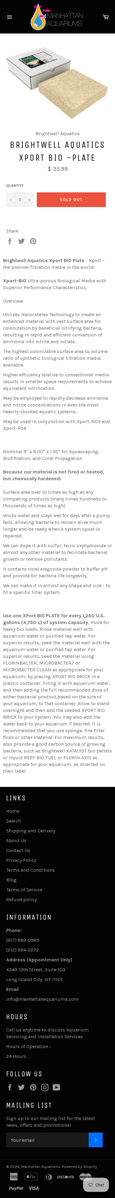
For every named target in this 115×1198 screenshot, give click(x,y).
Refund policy (21, 899)
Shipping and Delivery (30, 831)
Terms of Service (24, 890)
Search (13, 821)
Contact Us (18, 850)
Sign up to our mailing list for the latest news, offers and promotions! (50, 1121)
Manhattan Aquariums (40, 1166)
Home (12, 811)
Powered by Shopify (79, 1166)
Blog (11, 880)
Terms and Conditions (30, 870)
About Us (16, 840)
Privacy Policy (21, 860)
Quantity (15, 185)
